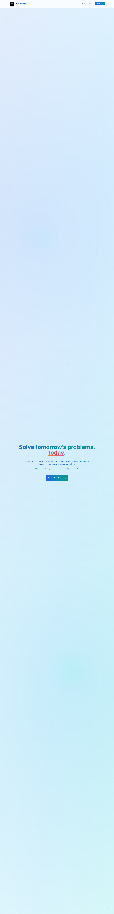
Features (84, 4)
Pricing (91, 4)
